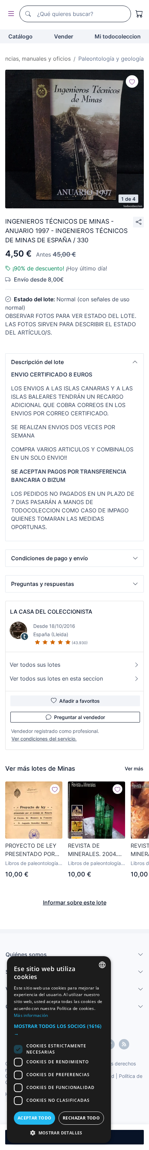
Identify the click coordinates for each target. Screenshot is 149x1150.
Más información (31, 1015)
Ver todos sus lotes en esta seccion (56, 678)
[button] (74, 362)
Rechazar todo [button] (81, 1118)
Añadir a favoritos (79, 701)
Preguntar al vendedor (79, 717)
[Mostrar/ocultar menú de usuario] (9, 14)
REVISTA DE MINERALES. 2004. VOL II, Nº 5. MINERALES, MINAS (94, 850)
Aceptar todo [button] (35, 1118)
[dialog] (59, 1049)
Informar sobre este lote (74, 902)
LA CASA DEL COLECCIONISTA (51, 611)
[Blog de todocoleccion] (124, 1044)
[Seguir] (132, 81)
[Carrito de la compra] (139, 13)
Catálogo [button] (20, 36)
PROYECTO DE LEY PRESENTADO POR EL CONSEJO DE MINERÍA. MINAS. (30, 850)
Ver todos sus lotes (35, 664)
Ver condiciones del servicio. (44, 739)
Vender (63, 36)
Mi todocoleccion (118, 36)
